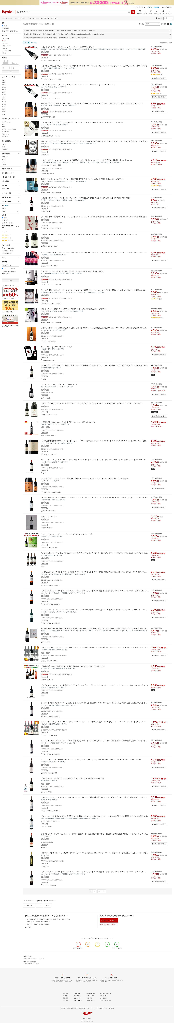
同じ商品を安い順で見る (159, 78)
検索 (11, 72)
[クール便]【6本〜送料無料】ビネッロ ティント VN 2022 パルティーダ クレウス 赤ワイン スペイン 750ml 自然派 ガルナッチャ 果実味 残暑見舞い (94, 217)
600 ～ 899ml (5, 188)
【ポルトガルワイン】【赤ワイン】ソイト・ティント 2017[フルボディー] (67, 47)
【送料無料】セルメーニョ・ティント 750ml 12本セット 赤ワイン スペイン (68, 422)
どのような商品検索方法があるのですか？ (38, 922)
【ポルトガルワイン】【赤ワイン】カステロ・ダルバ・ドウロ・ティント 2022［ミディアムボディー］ (78, 85)
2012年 (4, 106)
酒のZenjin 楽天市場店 (49, 360)
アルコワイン (46, 642)
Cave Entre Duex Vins (49, 511)
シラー (3, 124)
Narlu (44, 379)
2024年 (4, 80)
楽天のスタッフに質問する (109, 920)
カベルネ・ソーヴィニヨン (9, 129)
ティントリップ (28, 905)
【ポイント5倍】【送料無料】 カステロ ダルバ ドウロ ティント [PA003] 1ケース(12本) (72, 778)
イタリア (4, 144)
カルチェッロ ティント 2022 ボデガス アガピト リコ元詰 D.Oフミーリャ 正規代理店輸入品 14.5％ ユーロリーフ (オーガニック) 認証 (89, 234)
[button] (167, 7)
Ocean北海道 (46, 398)
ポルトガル (5, 149)
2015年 (4, 102)
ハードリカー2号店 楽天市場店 (51, 585)
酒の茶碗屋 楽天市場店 (49, 435)
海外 (7, 205)
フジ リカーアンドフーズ (49, 454)
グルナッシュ (5, 134)
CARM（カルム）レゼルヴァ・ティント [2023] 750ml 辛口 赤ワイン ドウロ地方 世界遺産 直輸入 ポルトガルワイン (82, 179)
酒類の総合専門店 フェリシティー (52, 136)
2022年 (4, 85)
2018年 (4, 94)
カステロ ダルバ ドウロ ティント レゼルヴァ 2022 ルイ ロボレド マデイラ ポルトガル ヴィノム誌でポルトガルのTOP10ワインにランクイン (91, 403)
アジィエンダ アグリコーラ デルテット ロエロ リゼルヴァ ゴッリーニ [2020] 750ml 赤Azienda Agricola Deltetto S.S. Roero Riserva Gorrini (91, 759)
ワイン (35, 958)
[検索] (133, 12)
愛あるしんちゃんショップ (50, 246)
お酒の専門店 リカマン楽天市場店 (52, 492)
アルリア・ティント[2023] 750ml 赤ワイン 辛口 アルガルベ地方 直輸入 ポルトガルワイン (73, 271)
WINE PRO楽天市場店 (49, 117)
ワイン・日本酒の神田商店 (50, 547)
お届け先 (4, 208)
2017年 (4, 97)
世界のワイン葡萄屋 (48, 173)
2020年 (4, 90)
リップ (48, 905)
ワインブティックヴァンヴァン (51, 60)
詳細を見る (85, 37)
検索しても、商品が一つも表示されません (38, 924)
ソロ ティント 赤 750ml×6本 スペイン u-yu (56, 347)
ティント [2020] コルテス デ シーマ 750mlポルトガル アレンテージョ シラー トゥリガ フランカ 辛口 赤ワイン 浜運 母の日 (85, 479)
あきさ (45, 847)
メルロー (4, 126)
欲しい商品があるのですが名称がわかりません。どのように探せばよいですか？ (48, 919)
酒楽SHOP (46, 866)
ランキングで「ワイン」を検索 (31, 964)
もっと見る (28, 927)
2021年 (4, 87)
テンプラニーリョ (6, 122)
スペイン (4, 146)
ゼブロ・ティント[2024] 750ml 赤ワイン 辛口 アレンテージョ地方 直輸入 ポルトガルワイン (74, 309)
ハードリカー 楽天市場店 (49, 885)
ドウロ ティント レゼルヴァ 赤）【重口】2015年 (59, 384)
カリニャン (5, 136)
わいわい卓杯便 (47, 792)
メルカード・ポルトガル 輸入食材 (52, 192)
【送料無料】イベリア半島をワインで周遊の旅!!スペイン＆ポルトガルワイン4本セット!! (73, 666)
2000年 (4, 111)
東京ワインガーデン (48, 680)
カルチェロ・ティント (49, 516)
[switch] (17, 226)
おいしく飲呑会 (47, 826)
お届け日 (4, 215)
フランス (4, 164)
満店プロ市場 (46, 211)
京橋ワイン (46, 155)
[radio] (2, 25)
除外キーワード (6, 274)
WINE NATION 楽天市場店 (50, 773)
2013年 (4, 104)
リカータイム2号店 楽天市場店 (51, 604)
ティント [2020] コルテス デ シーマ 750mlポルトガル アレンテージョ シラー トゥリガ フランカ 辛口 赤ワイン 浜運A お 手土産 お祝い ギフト (92, 103)
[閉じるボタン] (170, 30)
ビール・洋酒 (16, 18)
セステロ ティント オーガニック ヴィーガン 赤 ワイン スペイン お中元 (66, 534)
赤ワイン (41, 958)
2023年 (4, 82)
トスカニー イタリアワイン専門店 (52, 228)
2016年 (4, 99)
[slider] (1, 64)
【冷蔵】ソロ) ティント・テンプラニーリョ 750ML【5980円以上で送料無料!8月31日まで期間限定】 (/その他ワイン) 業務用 (85, 198)
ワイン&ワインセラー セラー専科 (52, 79)
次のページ (102, 891)
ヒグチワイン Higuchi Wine (50, 266)
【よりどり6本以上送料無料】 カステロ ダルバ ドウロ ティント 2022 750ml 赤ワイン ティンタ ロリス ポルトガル (82, 122)
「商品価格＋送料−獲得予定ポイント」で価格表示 (35, 24)
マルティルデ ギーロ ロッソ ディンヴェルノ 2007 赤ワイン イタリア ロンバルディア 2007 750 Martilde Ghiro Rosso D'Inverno (86, 160)
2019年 (4, 92)
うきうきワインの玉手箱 (49, 341)
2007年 (4, 109)
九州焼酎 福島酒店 (48, 528)
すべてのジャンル (6, 18)
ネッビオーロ (5, 131)
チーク (39, 905)
